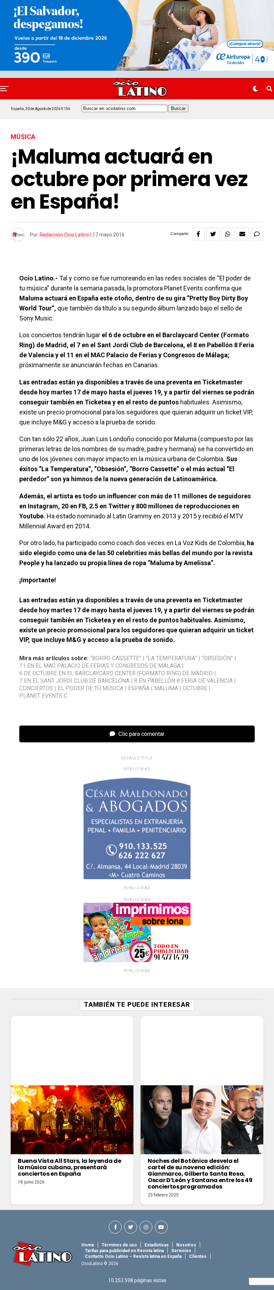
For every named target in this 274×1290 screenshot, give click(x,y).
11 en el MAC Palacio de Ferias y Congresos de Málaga (100, 666)
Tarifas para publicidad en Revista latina (124, 1250)
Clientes (198, 1256)
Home (87, 1244)
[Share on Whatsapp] (227, 234)
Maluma (166, 688)
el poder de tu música (90, 688)
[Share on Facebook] (198, 234)
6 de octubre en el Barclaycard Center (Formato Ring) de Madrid (116, 673)
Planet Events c (43, 696)
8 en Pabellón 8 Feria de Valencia (183, 681)
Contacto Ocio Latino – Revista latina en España (133, 1256)
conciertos (36, 688)
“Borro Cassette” (115, 658)
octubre (195, 688)
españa (138, 688)
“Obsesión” (217, 658)
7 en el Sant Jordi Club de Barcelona (74, 681)
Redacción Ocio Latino (64, 235)
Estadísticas (156, 1244)
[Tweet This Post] (213, 234)
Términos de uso (119, 1244)
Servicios (181, 1250)
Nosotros (186, 1244)
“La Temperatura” (171, 658)
